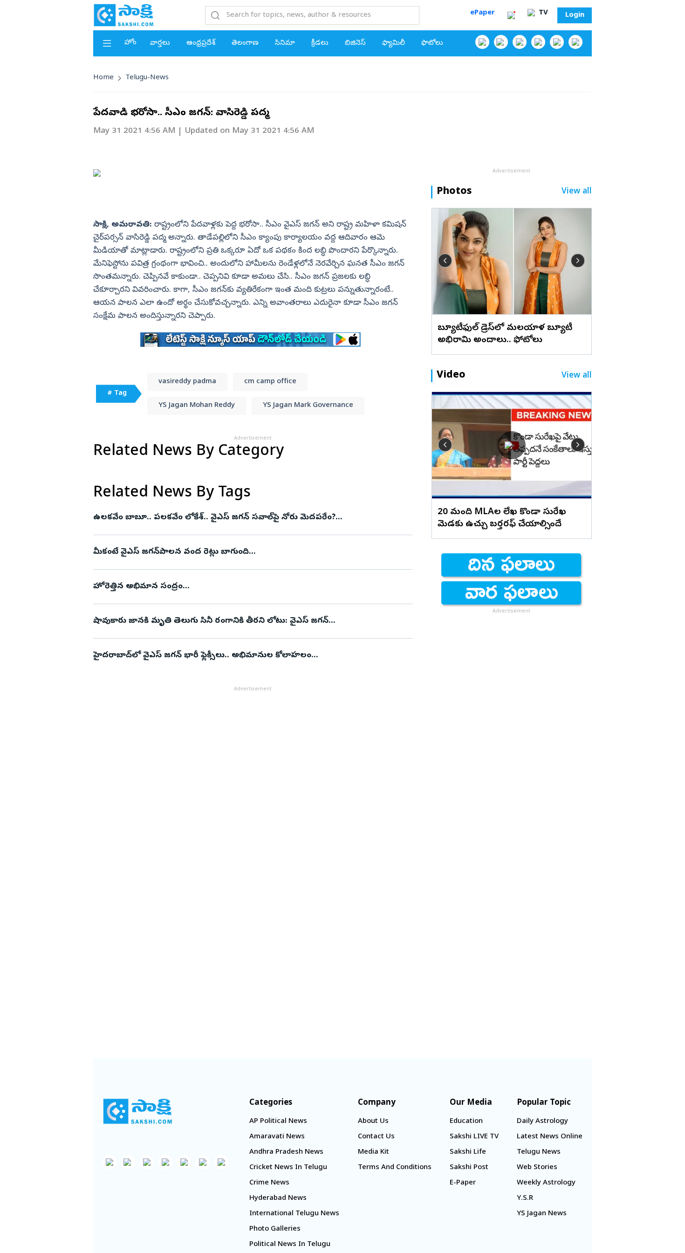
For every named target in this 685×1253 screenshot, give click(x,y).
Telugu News (539, 1152)
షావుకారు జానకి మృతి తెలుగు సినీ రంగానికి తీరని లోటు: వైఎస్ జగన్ (247, 621)
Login (574, 15)
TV (542, 13)
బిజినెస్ (355, 43)
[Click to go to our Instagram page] (538, 42)
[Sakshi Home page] (123, 15)
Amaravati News (277, 1137)
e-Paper (463, 1183)
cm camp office (270, 381)
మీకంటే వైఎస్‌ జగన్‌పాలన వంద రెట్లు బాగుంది (244, 552)
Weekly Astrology (546, 1183)
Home (103, 78)
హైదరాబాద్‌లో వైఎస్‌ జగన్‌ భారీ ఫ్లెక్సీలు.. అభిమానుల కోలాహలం (242, 655)
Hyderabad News (278, 1198)
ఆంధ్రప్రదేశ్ (200, 43)
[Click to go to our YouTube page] (557, 42)
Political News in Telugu (289, 1244)
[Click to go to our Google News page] (575, 42)
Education (466, 1121)
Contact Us (376, 1137)
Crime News (269, 1183)
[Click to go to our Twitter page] (520, 42)
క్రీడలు (320, 43)
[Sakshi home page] (137, 1111)
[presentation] (445, 261)
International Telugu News (294, 1214)
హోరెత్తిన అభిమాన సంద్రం (247, 586)
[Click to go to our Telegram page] (203, 1162)
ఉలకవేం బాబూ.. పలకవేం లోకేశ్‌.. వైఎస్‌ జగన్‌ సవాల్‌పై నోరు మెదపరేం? (249, 517)
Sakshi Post (469, 1167)
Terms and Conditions (395, 1167)
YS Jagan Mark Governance (308, 405)
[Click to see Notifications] (511, 15)
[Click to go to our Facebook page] (482, 42)
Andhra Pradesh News (286, 1152)
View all (577, 192)
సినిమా (285, 43)
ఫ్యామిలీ (393, 43)
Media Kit (373, 1152)
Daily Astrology (542, 1121)
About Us (373, 1121)
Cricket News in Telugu (288, 1167)
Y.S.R (525, 1198)
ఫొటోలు (432, 43)
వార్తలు (160, 43)
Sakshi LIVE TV (474, 1137)
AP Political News (278, 1121)
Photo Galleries (275, 1229)
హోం (130, 43)
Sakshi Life (468, 1152)
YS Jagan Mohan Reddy (196, 405)
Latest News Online (549, 1137)
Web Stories (537, 1167)
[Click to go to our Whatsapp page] (501, 42)
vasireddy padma (187, 381)
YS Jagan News (542, 1214)
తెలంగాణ (245, 43)
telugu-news (147, 78)
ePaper (482, 13)
